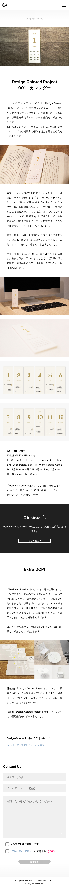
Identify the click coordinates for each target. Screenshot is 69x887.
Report (10, 745)
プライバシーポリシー (22, 851)
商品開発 (40, 745)
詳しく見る (34, 540)
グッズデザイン (24, 745)
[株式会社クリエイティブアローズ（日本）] (34, 5)
